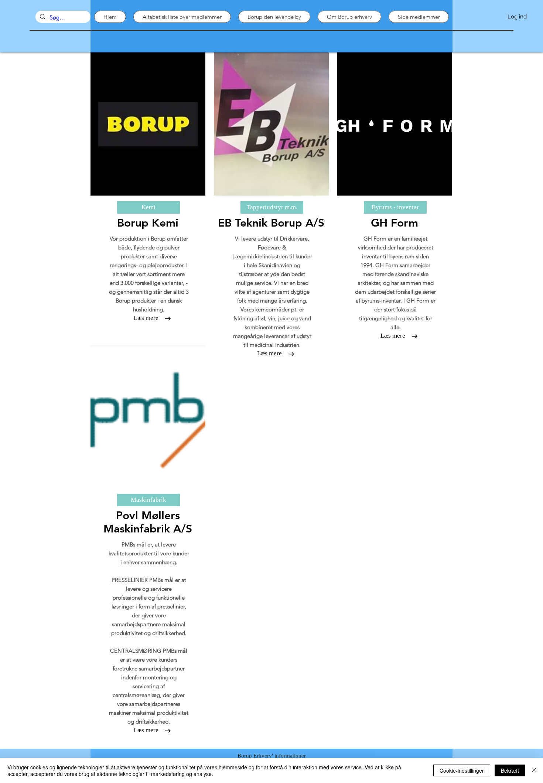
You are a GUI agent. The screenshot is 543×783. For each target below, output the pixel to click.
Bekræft (510, 770)
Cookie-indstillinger (462, 770)
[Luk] (534, 770)
